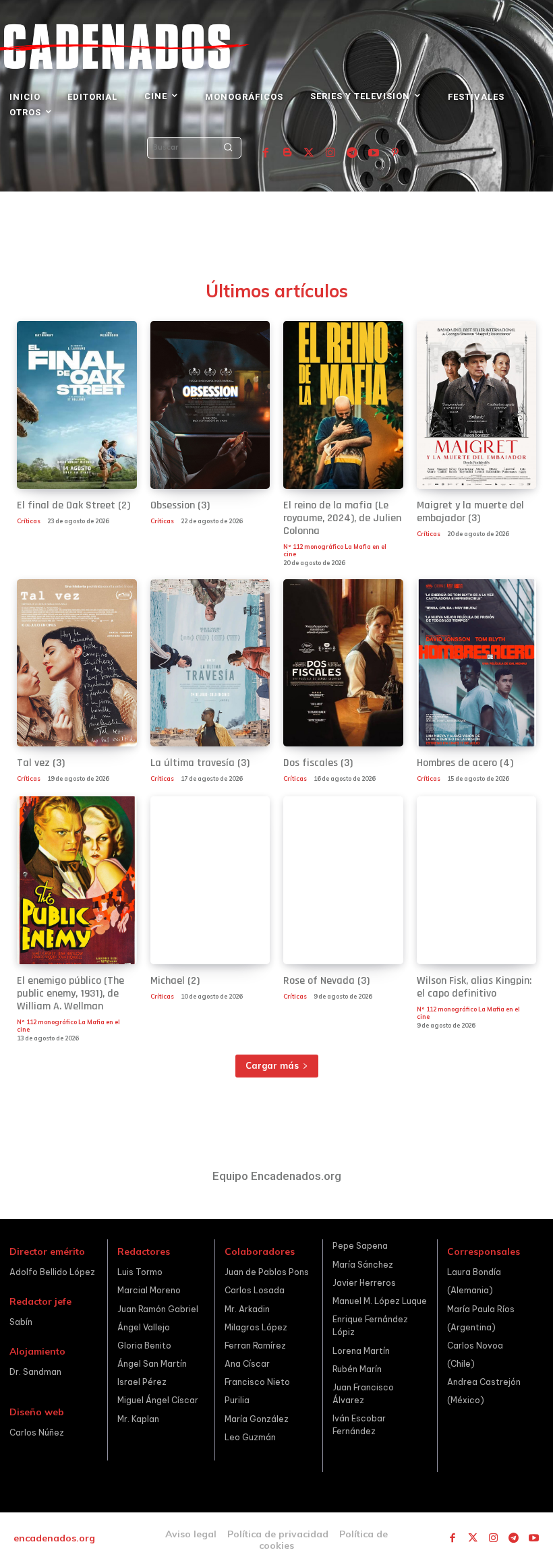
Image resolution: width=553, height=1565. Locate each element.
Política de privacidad (277, 1534)
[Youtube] (373, 153)
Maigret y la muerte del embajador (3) (470, 511)
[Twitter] (309, 153)
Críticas (28, 521)
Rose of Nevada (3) (326, 981)
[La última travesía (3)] (210, 663)
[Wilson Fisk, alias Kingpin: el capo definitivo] (477, 880)
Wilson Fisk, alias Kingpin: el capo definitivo (474, 987)
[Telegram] (352, 153)
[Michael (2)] (210, 880)
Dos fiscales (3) (318, 763)
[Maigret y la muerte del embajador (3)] (477, 405)
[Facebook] (265, 153)
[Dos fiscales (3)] (343, 663)
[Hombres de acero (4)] (477, 663)
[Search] (227, 147)
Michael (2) (175, 981)
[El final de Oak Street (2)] (77, 405)
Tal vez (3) (41, 763)
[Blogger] (287, 153)
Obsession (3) (180, 505)
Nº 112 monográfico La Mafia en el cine (334, 550)
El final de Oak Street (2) (73, 505)
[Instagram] (330, 153)
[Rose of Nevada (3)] (343, 880)
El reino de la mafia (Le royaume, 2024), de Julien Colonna (342, 518)
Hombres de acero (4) (465, 763)
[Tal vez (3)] (77, 663)
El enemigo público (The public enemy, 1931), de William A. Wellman (70, 993)
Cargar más (272, 1065)
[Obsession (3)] (210, 405)
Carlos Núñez (36, 1432)
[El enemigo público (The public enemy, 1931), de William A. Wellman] (77, 880)
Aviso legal (190, 1534)
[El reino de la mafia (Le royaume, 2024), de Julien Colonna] (343, 405)
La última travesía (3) (200, 763)
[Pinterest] (395, 153)
